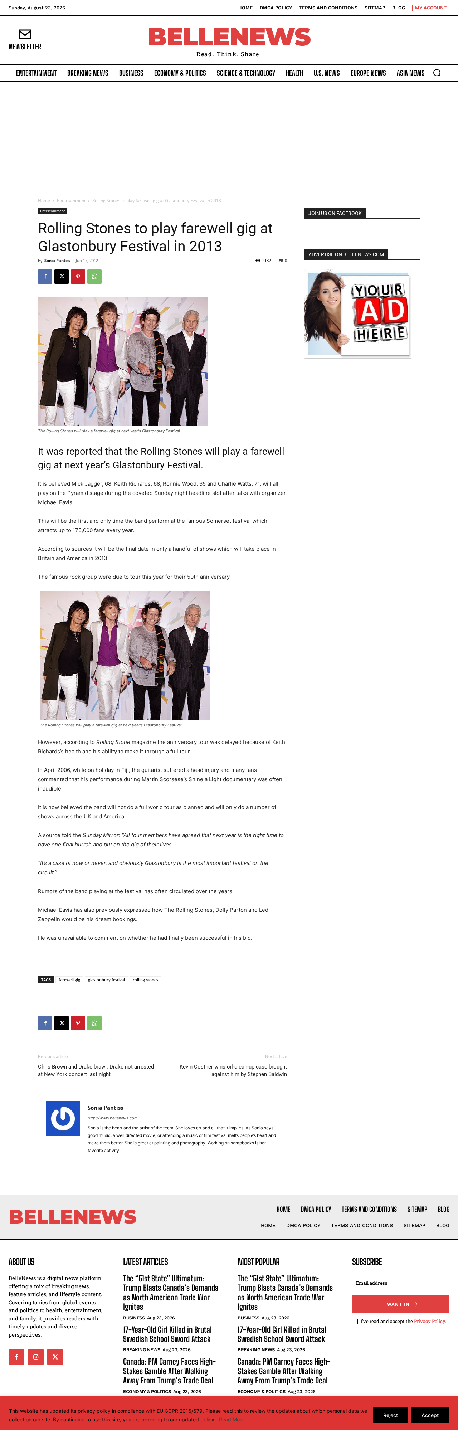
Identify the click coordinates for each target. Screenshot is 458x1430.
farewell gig (69, 979)
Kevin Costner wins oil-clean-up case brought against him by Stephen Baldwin (233, 1071)
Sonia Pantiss (57, 260)
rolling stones (145, 979)
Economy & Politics (147, 1391)
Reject (390, 1415)
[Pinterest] (78, 276)
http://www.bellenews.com (113, 1117)
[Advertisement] (229, 136)
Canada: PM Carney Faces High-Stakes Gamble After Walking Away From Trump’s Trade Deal (169, 1371)
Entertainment (71, 201)
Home (44, 201)
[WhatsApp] (94, 276)
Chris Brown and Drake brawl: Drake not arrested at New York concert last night (96, 1071)
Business (134, 1317)
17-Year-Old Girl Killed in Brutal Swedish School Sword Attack (167, 1334)
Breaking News (141, 1349)
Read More (231, 1419)
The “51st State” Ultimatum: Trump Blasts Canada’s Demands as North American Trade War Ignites (170, 1293)
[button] (436, 72)
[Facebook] (45, 276)
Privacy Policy (429, 1321)
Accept (430, 1415)
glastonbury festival (106, 979)
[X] (61, 276)
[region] (229, 1413)
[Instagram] (36, 1357)
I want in (396, 1304)
